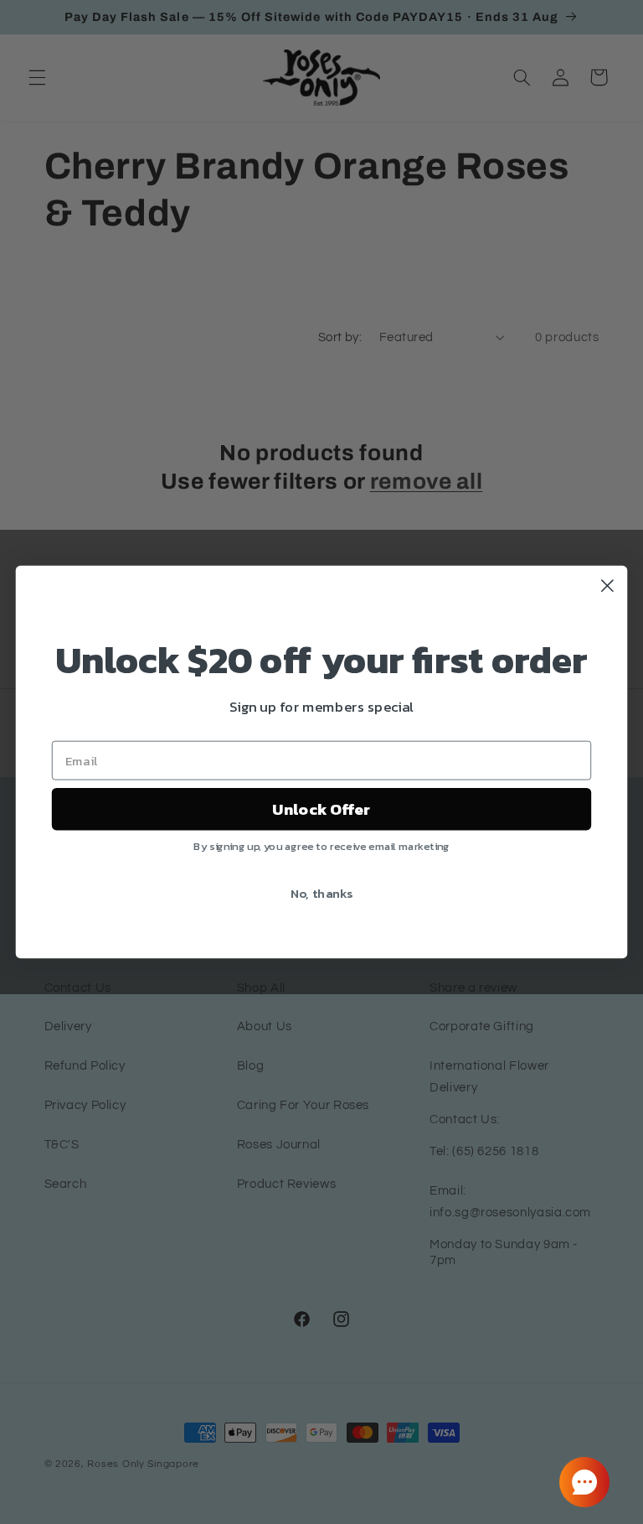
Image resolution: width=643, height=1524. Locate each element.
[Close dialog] (607, 585)
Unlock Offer (321, 809)
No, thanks (322, 893)
